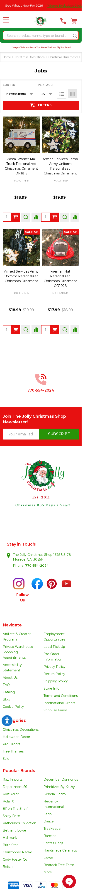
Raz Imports (12, 779)
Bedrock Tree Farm (59, 865)
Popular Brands (19, 770)
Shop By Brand (55, 710)
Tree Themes (13, 751)
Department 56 (15, 787)
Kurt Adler (11, 794)
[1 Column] (61, 93)
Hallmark (10, 838)
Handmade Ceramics (60, 850)
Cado (48, 814)
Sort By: (9, 85)
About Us (10, 677)
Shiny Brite (11, 816)
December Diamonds (61, 779)
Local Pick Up (54, 647)
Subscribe (59, 434)
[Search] (74, 35)
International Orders (59, 703)
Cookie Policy (13, 707)
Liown (48, 858)
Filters (44, 105)
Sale (6, 759)
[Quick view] (25, 217)
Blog (6, 699)
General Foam (55, 794)
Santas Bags (53, 843)
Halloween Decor (16, 737)
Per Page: (45, 85)
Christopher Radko (17, 852)
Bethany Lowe (14, 830)
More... (49, 872)
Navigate (12, 625)
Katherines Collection (19, 823)
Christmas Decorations (21, 730)
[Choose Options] (15, 217)
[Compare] (36, 217)
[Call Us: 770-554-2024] (63, 21)
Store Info (51, 688)
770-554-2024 (37, 566)
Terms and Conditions (61, 696)
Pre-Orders (11, 744)
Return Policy (54, 674)
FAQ (6, 685)
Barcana (50, 836)
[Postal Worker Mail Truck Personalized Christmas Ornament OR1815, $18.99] (21, 135)
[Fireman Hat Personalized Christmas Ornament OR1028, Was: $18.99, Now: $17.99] (60, 247)
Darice (49, 821)
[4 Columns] (72, 93)
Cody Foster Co (15, 859)
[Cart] (74, 21)
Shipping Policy (56, 681)
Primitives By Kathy (59, 787)
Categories (14, 720)
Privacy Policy (55, 667)
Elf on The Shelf (15, 809)
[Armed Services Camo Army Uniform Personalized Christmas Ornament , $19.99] (60, 135)
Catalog (9, 692)
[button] (40, 491)
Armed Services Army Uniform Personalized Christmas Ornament (21, 276)
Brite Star (10, 845)
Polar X (8, 801)
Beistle (8, 867)
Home (7, 57)
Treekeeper (53, 829)
